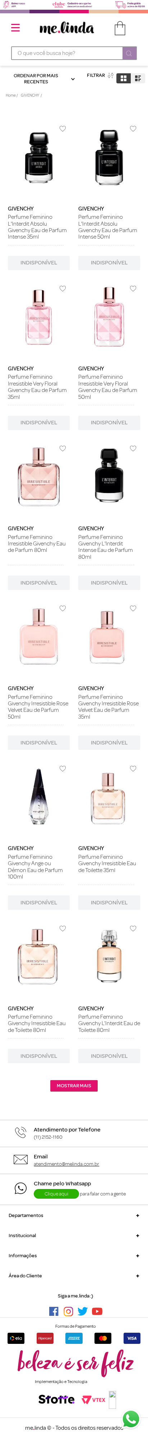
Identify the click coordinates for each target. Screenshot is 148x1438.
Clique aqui (56, 1194)
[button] (74, 1215)
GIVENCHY (30, 95)
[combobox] (74, 53)
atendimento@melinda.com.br (66, 1164)
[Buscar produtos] (129, 54)
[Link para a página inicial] (12, 95)
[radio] (123, 78)
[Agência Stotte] (56, 1400)
